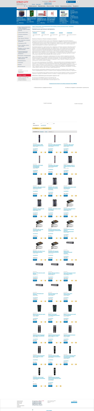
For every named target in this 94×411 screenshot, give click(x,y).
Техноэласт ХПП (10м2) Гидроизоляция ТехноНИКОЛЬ (38, 166)
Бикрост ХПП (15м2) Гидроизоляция (68, 294)
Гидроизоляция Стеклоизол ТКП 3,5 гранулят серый (39, 356)
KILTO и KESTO (49, 410)
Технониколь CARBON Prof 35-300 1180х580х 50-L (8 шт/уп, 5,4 (31, 19)
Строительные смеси (23, 32)
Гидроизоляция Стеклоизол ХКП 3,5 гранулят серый (54, 335)
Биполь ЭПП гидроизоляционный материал (68, 252)
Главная (33, 26)
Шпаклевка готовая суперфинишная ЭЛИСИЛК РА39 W (64, 19)
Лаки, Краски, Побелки (23, 38)
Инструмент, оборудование (24, 55)
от (41, 123)
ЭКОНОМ (61, 32)
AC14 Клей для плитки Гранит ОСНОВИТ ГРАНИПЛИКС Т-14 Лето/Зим (51, 20)
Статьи (57, 6)
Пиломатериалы (22, 60)
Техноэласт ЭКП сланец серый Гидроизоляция (69, 145)
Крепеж (20, 64)
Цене (46, 131)
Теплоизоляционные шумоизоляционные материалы (23, 52)
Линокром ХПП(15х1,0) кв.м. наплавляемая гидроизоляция (54, 230)
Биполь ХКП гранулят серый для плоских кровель (70, 273)
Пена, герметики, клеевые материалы (24, 41)
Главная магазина (33, 6)
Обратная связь (41, 6)
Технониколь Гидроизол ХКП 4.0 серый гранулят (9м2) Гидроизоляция (70, 356)
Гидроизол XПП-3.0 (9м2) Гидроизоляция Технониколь (54, 356)
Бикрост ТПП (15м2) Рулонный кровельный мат (54, 315)
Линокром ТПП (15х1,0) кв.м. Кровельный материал (39, 252)
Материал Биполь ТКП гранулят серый (53, 294)
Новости (74, 8)
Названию (41, 131)
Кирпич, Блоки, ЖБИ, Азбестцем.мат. (23, 58)
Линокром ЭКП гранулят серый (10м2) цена (38, 230)
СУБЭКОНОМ (69, 32)
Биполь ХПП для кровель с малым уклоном (54, 273)
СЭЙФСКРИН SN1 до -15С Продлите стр (74, 18)
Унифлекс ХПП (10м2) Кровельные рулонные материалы (53, 188)
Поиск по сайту (50, 6)
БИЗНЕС (43, 32)
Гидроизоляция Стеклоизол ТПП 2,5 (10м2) (69, 335)
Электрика (20, 62)
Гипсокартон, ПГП (22, 43)
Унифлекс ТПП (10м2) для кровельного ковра (38, 209)
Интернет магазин (38, 26)
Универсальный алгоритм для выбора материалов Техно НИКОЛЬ (63, 83)
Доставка (38, 4)
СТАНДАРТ (52, 32)
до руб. (51, 123)
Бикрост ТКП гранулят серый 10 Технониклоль (70, 315)
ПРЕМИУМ (35, 32)
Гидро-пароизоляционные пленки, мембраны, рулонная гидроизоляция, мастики (24, 28)
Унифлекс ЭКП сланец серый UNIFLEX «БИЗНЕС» (39, 187)
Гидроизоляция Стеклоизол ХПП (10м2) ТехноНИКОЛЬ (39, 335)
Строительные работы (66, 6)
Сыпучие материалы (23, 34)
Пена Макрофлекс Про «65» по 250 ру (74, 22)
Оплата (33, 4)
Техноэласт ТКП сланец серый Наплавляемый (53, 166)
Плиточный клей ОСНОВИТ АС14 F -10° (74, 12)
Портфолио (76, 6)
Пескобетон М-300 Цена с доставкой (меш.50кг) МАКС (41, 19)
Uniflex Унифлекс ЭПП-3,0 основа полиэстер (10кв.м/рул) (69, 166)
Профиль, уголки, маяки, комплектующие (24, 49)
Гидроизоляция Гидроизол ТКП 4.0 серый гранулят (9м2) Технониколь (54, 378)
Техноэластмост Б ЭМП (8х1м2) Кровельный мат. (38, 145)
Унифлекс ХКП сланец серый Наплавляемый (70, 187)
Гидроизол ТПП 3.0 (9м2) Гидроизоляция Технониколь (39, 378)
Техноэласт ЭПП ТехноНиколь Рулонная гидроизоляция (54, 145)
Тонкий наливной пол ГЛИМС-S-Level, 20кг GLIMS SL (21, 19)
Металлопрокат (21, 66)
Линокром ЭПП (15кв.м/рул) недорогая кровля (69, 209)
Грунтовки (20, 36)
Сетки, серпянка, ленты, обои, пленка (23, 46)
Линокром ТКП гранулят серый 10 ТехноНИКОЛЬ (53, 252)
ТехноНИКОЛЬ (71, 26)
